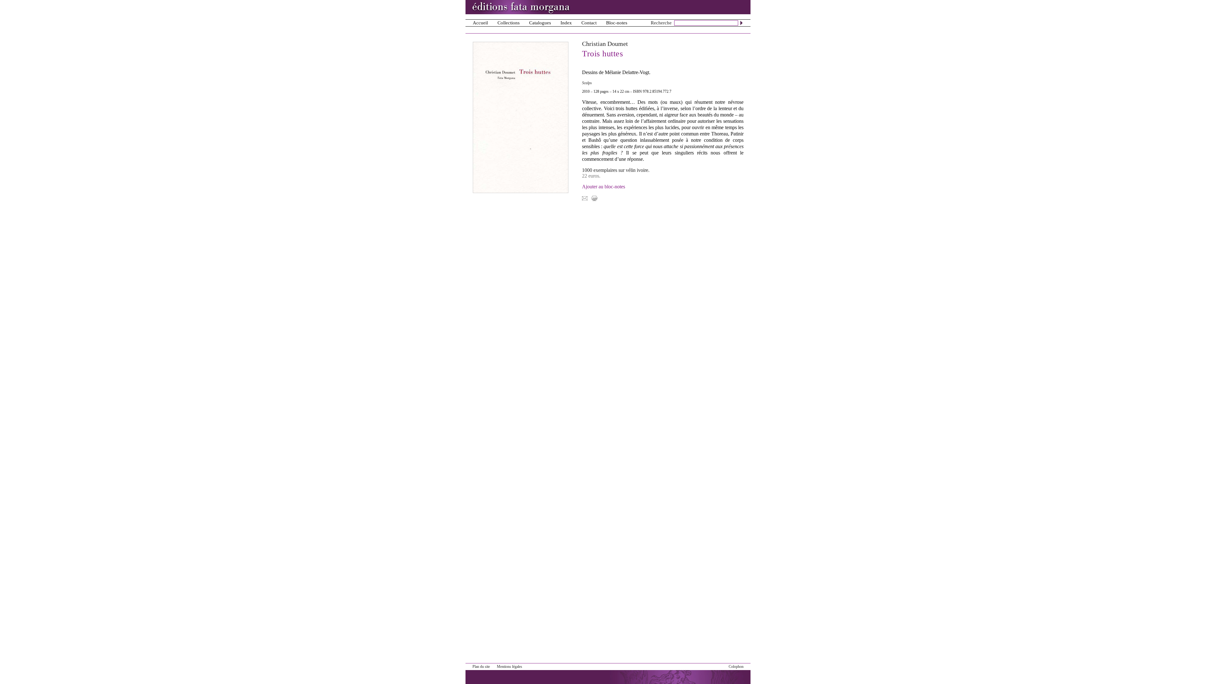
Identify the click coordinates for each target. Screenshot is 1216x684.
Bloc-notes (616, 22)
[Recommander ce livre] (584, 197)
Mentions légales (509, 666)
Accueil (480, 22)
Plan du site (481, 666)
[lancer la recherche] (741, 22)
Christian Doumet (605, 43)
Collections (508, 22)
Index (566, 22)
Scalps (587, 83)
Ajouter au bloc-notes (603, 186)
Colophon (736, 666)
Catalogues (540, 22)
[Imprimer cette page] (594, 197)
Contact (589, 22)
